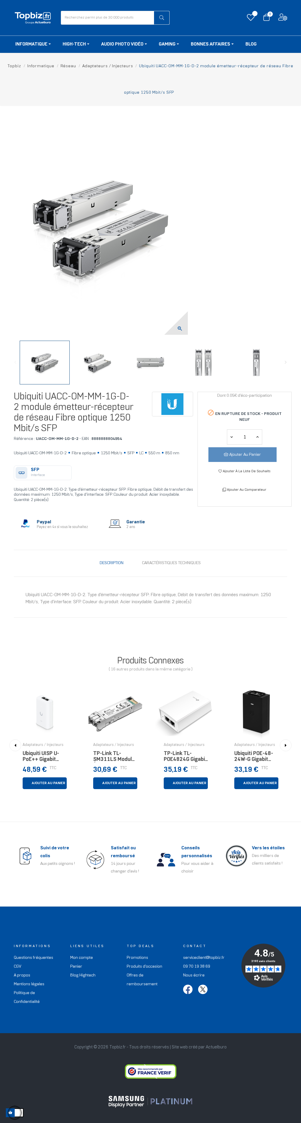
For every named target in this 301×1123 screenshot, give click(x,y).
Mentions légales (29, 984)
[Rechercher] (161, 17)
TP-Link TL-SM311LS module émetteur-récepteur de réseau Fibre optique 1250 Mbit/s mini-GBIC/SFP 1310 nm (114, 758)
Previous (15, 362)
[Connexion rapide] (282, 19)
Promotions (137, 958)
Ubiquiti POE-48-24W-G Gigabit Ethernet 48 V (253, 758)
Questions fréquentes (33, 958)
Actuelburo (216, 1047)
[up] (231, 437)
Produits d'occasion (144, 967)
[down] (257, 437)
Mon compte (81, 958)
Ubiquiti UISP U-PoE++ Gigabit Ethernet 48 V (41, 758)
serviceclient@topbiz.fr (204, 958)
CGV (17, 967)
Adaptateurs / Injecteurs (43, 745)
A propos (22, 975)
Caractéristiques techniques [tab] (171, 563)
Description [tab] (111, 563)
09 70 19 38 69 (196, 967)
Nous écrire (194, 975)
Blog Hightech (83, 975)
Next (286, 362)
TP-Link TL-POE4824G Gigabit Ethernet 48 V (185, 758)
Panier (76, 967)
